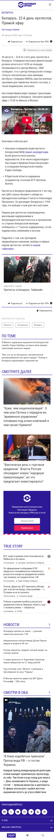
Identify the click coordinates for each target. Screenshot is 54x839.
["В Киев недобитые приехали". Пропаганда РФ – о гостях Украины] (27, 725)
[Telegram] (27, 835)
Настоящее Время (10, 29)
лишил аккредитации (36, 152)
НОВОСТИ (11, 624)
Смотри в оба (15, 692)
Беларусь (7, 12)
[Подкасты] (44, 812)
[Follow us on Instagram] (24, 812)
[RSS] (37, 812)
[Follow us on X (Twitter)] (11, 812)
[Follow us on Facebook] (4, 812)
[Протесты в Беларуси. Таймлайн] (27, 269)
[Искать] (42, 835)
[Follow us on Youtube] (18, 812)
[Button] (15, 42)
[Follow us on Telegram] (31, 812)
